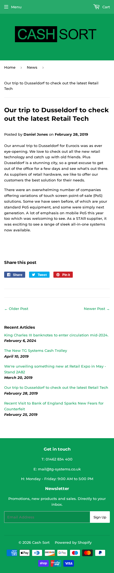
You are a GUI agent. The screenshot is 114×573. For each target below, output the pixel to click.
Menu (16, 7)
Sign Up (100, 517)
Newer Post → (97, 308)
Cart (105, 7)
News (32, 67)
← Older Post (16, 308)
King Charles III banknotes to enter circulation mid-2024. (56, 335)
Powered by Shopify (73, 542)
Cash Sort (41, 542)
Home (9, 67)
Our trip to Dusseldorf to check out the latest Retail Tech (56, 387)
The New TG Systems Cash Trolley (35, 350)
